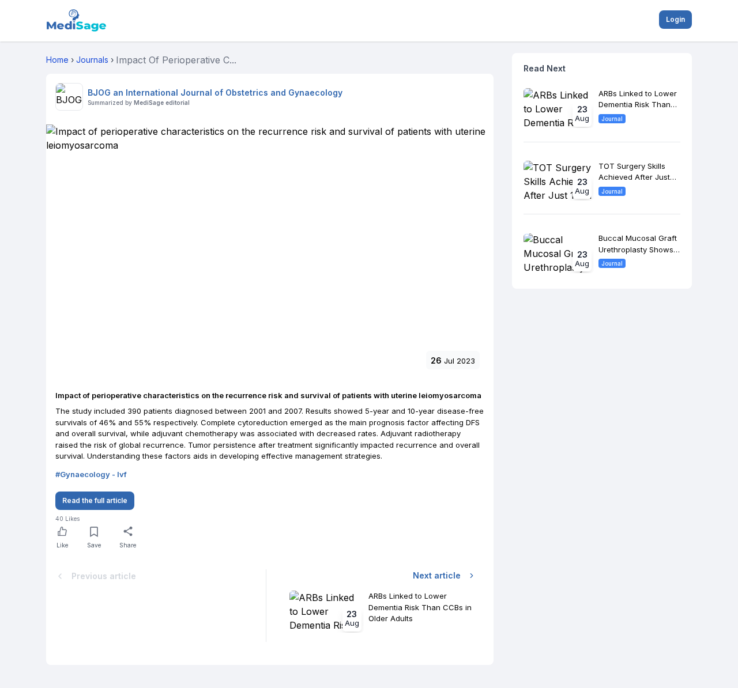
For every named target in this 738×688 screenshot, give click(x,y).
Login (675, 19)
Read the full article (94, 500)
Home (57, 60)
